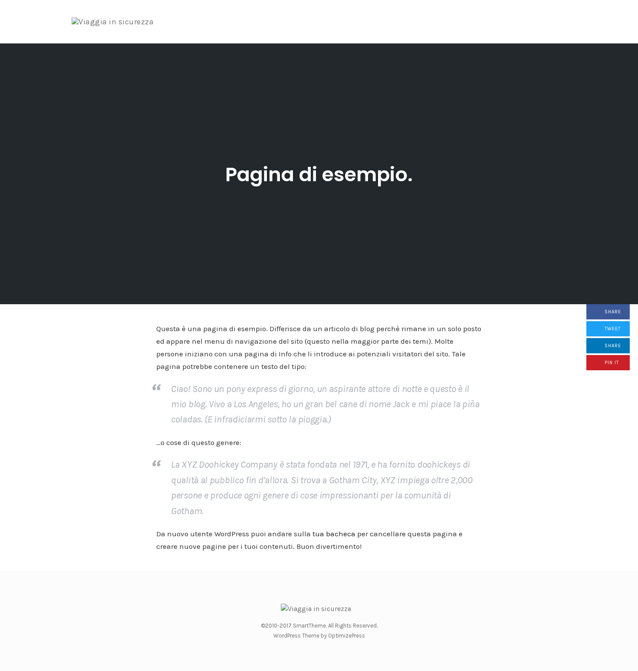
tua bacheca (333, 533)
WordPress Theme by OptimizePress (319, 635)
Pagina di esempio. (319, 174)
